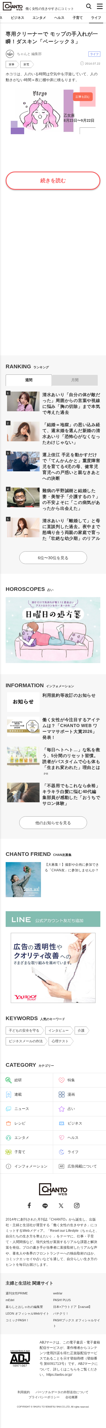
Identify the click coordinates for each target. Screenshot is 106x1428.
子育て (78, 18)
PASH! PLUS (62, 1300)
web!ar (57, 1293)
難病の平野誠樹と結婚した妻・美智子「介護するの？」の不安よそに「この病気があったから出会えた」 (71, 499)
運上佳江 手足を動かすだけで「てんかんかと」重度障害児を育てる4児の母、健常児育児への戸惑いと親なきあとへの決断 (71, 466)
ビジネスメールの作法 (26, 1041)
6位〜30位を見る (53, 558)
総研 (18, 1080)
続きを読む (53, 180)
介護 (81, 1030)
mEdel (10, 1300)
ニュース (21, 1109)
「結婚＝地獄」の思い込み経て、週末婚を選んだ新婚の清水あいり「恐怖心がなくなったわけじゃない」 (71, 433)
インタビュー (58, 1030)
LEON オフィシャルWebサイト (27, 1313)
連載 (18, 1094)
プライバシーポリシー (44, 1397)
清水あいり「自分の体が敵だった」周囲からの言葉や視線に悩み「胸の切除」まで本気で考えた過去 (71, 403)
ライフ (96, 18)
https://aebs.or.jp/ (59, 1375)
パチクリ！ (61, 1313)
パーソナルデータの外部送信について (62, 1392)
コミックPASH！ (17, 1320)
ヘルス (59, 18)
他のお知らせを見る (53, 823)
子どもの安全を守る (24, 1030)
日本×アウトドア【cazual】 (72, 1306)
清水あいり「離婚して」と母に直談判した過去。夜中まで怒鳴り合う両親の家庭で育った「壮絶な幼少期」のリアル (71, 529)
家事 (11, 64)
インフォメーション (30, 1166)
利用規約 (24, 1392)
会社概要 (71, 1397)
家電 (26, 64)
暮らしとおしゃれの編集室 (24, 1306)
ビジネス (17, 18)
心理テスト (60, 1041)
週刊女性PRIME (17, 1293)
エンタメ (39, 18)
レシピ (19, 1123)
